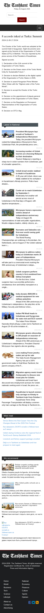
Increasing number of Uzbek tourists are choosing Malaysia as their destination (29, 153)
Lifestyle (7, 597)
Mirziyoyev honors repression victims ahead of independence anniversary (28, 212)
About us (7, 601)
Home (6, 581)
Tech (5, 591)
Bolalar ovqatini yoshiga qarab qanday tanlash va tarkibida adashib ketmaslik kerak (26, 466)
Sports (24, 594)
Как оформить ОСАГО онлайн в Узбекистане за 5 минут (28, 523)
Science (7, 594)
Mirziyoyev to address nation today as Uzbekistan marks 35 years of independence (28, 254)
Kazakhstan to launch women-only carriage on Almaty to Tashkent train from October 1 (29, 394)
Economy (26, 584)
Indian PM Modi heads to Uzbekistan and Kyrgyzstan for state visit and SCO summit (29, 316)
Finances (25, 587)
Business (7, 587)
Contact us (8, 605)
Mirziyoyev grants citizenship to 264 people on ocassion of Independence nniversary (28, 335)
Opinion (25, 597)
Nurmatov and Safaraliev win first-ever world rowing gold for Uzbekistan (28, 232)
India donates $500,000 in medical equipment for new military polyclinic (27, 296)
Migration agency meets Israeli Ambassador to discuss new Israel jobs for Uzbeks (29, 375)
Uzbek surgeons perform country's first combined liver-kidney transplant (29, 274)
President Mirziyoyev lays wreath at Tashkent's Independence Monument (27, 134)
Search (22, 20)
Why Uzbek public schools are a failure (27, 484)
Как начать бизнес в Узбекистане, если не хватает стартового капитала (28, 505)
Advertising (8, 608)
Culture (25, 591)
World (6, 584)
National (25, 581)
